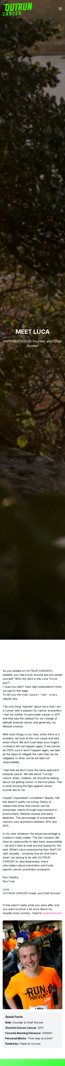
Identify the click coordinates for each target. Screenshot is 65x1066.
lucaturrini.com (52, 913)
